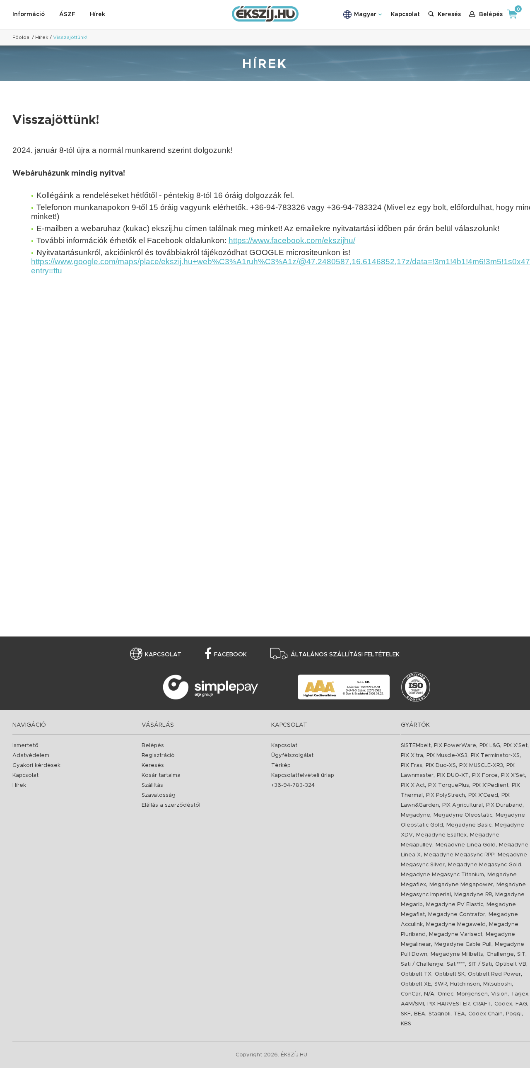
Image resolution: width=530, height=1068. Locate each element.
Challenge (500, 954)
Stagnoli (439, 1014)
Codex (503, 1004)
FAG (521, 1004)
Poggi (514, 1014)
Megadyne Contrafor (456, 914)
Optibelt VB (510, 964)
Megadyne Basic (468, 825)
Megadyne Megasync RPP (459, 855)
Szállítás (152, 785)
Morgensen (472, 994)
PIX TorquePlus (448, 785)
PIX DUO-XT (453, 775)
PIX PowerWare (455, 745)
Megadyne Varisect (455, 934)
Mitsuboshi (497, 984)
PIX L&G (489, 745)
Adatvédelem (30, 755)
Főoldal (21, 37)
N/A (429, 994)
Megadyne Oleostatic (463, 815)
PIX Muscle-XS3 (446, 755)
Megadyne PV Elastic (454, 904)
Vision (499, 994)
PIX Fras (411, 765)
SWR (440, 984)
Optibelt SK (450, 974)
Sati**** (456, 964)
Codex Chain (485, 1014)
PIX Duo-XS (441, 765)
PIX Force (485, 775)
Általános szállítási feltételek (345, 655)
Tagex (519, 994)
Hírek (97, 14)
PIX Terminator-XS (495, 755)
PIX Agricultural (462, 805)
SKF (406, 1014)
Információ (28, 14)
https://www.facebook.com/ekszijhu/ (292, 240)
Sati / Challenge (422, 964)
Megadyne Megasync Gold (484, 865)
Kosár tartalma (161, 775)
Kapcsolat (405, 14)
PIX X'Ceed (483, 795)
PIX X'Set (516, 745)
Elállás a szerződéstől (171, 805)
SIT (521, 954)
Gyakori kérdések (36, 765)
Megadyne (415, 815)
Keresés (153, 765)
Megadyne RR (473, 894)
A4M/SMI (412, 1004)
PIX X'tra (412, 755)
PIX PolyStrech (445, 795)
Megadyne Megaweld (456, 924)
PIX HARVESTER (448, 1004)
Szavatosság (159, 795)
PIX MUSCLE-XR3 (481, 765)
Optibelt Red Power (494, 974)
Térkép (281, 765)
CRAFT (482, 1004)
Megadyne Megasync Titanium (442, 875)
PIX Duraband (504, 805)
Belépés (153, 745)
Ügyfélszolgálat (292, 755)
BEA (419, 1014)
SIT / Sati (480, 964)
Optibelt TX (416, 974)
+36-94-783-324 (293, 785)
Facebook (230, 655)
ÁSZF (67, 14)
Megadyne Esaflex (441, 835)
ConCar (411, 994)
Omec (445, 994)
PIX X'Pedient (490, 785)
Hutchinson (465, 984)
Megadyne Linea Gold (466, 845)
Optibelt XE (416, 984)
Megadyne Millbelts (457, 954)
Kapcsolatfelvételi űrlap (302, 775)
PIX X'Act (413, 785)
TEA (459, 1014)
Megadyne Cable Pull (462, 944)
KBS (406, 1024)
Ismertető (25, 745)
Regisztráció (158, 755)
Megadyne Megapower (461, 884)
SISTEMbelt (416, 745)
